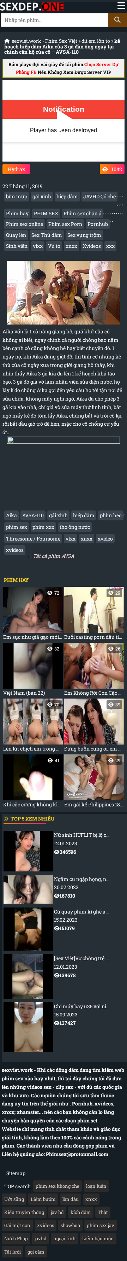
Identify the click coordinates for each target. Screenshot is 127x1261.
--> (90, 843)
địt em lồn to (95, 40)
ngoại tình (64, 1238)
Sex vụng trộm (84, 235)
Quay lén (16, 235)
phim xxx (43, 527)
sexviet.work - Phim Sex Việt (44, 40)
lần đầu (70, 1199)
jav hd (57, 1212)
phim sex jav (100, 1225)
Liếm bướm (43, 1199)
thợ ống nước (75, 527)
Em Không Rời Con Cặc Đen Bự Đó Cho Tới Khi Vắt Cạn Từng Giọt (94, 671)
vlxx (38, 246)
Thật (103, 1212)
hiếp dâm (67, 196)
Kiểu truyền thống (24, 1212)
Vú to (54, 246)
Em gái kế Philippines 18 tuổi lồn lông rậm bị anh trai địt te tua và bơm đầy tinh (94, 782)
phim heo (111, 515)
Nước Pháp (16, 1238)
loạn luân (96, 1186)
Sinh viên (17, 246)
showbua (70, 1225)
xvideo (105, 538)
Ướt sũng (14, 1199)
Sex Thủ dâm (46, 235)
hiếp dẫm (84, 515)
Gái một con (17, 1225)
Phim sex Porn (65, 224)
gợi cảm (36, 1252)
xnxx (71, 246)
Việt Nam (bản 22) (31, 671)
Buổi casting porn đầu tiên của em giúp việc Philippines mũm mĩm (94, 615)
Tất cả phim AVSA (53, 556)
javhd (41, 1238)
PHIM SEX (46, 213)
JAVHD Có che (99, 196)
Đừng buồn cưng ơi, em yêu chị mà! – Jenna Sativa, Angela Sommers (94, 726)
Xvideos (92, 246)
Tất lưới (12, 1252)
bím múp (16, 196)
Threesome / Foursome (33, 538)
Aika (11, 515)
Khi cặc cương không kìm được (33, 782)
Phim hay (17, 213)
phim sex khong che (57, 1186)
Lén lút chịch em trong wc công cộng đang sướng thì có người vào (33, 726)
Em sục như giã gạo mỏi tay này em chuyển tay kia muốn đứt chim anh (33, 615)
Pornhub (97, 224)
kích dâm (81, 1212)
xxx (110, 246)
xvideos (15, 550)
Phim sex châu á (83, 213)
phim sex (16, 527)
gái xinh (41, 196)
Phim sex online (24, 224)
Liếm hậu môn (98, 1238)
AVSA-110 (33, 515)
